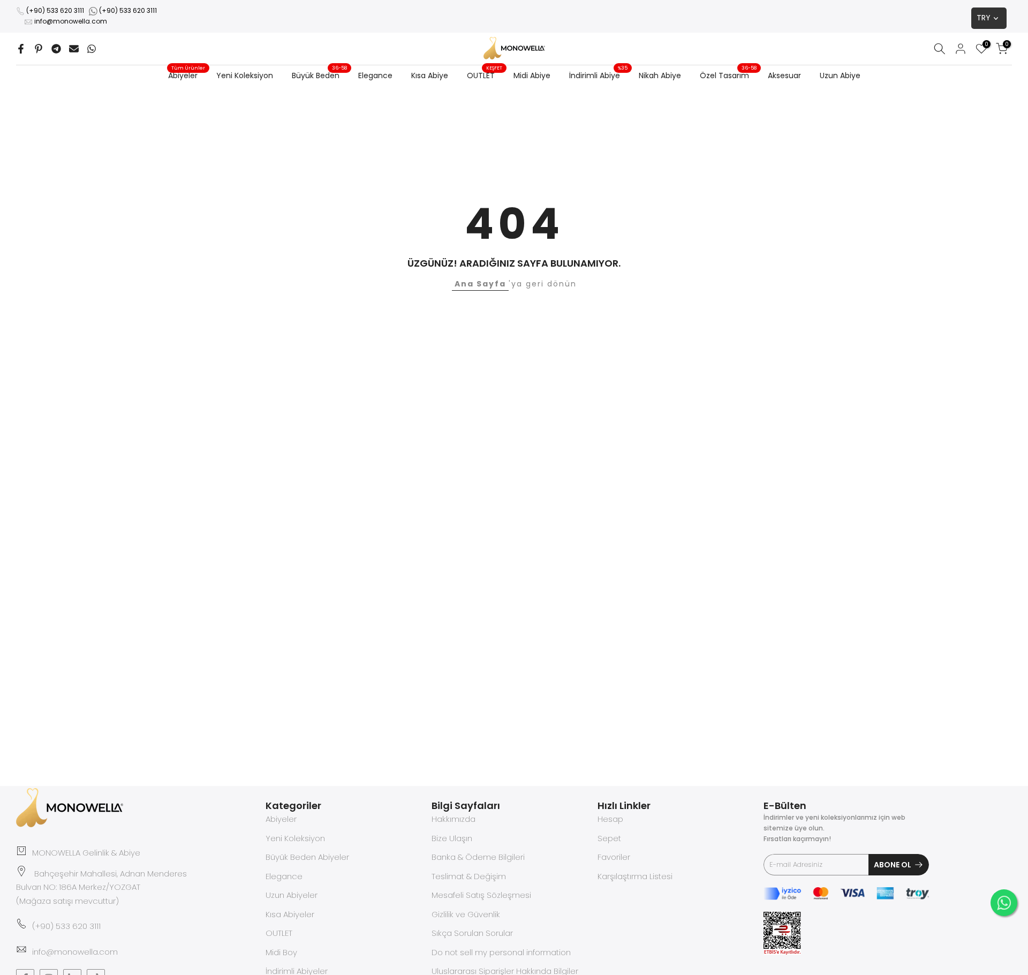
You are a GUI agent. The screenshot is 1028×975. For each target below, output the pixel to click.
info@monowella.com (70, 21)
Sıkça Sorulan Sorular (472, 933)
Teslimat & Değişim (469, 876)
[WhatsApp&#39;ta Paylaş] (91, 48)
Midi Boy (281, 952)
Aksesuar (784, 75)
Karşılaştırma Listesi (635, 876)
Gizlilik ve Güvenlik (466, 914)
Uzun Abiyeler (292, 895)
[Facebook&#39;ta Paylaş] (21, 48)
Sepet (609, 838)
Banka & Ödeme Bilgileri (478, 857)
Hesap (610, 819)
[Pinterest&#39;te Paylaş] (38, 48)
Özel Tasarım (728, 75)
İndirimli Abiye (598, 75)
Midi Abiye (531, 75)
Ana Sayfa (480, 283)
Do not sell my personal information (501, 952)
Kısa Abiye (429, 75)
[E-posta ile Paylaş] (74, 48)
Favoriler (614, 857)
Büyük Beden (319, 75)
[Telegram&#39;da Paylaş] (56, 48)
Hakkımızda (453, 819)
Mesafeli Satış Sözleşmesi (481, 895)
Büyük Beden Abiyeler (307, 857)
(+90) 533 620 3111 (55, 10)
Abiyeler (187, 75)
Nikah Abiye (660, 75)
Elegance (375, 75)
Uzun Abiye (840, 75)
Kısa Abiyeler (290, 914)
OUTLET (485, 75)
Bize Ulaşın (452, 838)
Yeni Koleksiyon (244, 75)
